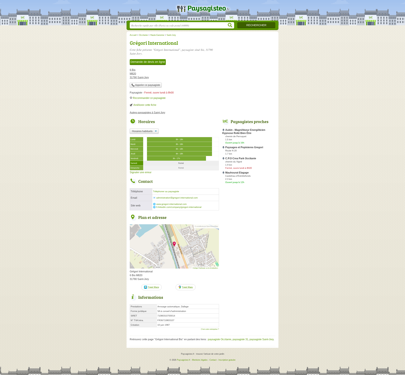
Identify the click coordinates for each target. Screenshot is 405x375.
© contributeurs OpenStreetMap (206, 226)
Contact (213, 360)
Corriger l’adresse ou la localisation (205, 268)
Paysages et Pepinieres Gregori (244, 147)
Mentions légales (200, 360)
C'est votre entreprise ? (210, 329)
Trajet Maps (187, 287)
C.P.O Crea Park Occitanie (240, 158)
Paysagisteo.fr (202, 11)
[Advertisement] (248, 258)
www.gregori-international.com (171, 204)
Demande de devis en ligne (148, 61)
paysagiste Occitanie (219, 339)
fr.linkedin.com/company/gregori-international (178, 207)
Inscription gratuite (226, 360)
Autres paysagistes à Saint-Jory (147, 112)
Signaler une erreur (140, 172)
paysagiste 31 (240, 339)
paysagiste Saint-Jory (261, 339)
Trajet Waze (153, 287)
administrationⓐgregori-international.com (177, 198)
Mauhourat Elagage (237, 172)
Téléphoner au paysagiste (166, 191)
